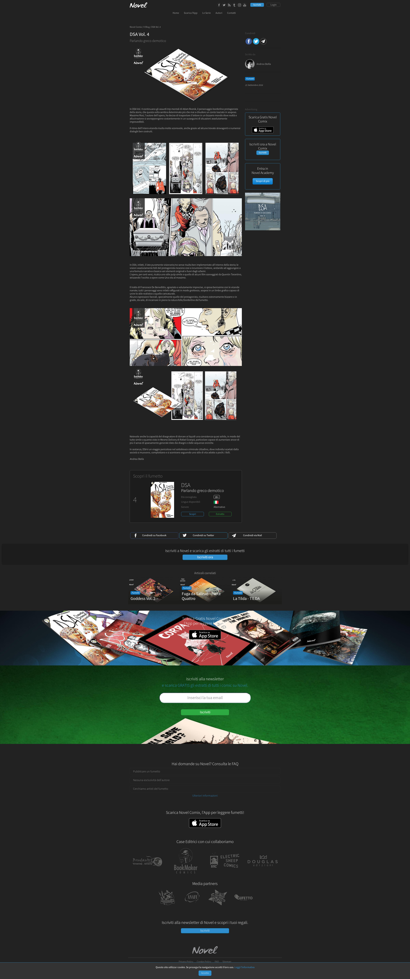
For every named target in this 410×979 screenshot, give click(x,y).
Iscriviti (257, 4)
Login (274, 4)
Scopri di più (262, 181)
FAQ (217, 961)
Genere (185, 507)
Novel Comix (136, 27)
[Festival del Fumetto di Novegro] (218, 906)
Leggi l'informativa (244, 967)
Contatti (231, 13)
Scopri (192, 514)
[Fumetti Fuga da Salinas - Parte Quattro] (205, 603)
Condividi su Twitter (256, 41)
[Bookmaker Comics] (185, 875)
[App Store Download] (263, 132)
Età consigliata (189, 497)
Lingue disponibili (190, 502)
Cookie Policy (204, 961)
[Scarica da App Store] (205, 823)
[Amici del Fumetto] (192, 906)
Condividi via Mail (263, 41)
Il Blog (147, 27)
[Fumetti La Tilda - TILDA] (256, 603)
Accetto (205, 973)
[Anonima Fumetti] (166, 906)
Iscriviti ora (205, 557)
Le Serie (206, 13)
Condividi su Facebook (249, 41)
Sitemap (226, 961)
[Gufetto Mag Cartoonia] (243, 906)
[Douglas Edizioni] (262, 875)
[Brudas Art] (147, 875)
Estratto (220, 514)
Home (176, 13)
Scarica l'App (190, 13)
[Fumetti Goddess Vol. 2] (153, 603)
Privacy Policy (186, 961)
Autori (219, 13)
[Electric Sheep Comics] (224, 875)
